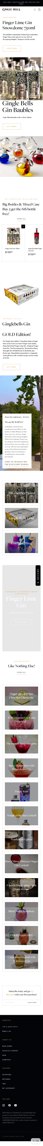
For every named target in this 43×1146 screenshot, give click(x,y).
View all (21, 219)
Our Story (7, 1046)
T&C (4, 1084)
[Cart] (39, 9)
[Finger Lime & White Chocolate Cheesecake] (21, 696)
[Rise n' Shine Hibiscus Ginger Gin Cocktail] (21, 863)
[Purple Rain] (21, 791)
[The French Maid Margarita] (21, 744)
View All (21, 672)
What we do (21, 622)
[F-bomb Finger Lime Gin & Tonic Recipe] (21, 887)
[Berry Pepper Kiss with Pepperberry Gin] (21, 767)
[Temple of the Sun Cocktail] (21, 815)
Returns (6, 1079)
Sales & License (10, 1051)
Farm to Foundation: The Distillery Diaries (17, 463)
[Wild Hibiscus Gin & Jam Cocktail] (21, 720)
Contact (6, 1060)
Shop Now (12, 48)
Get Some (11, 367)
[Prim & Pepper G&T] (21, 935)
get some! (12, 126)
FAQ (4, 1055)
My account (8, 1088)
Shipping (6, 1074)
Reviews (38, 574)
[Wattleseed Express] (21, 839)
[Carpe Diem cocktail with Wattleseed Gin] (21, 959)
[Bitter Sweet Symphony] (21, 911)
